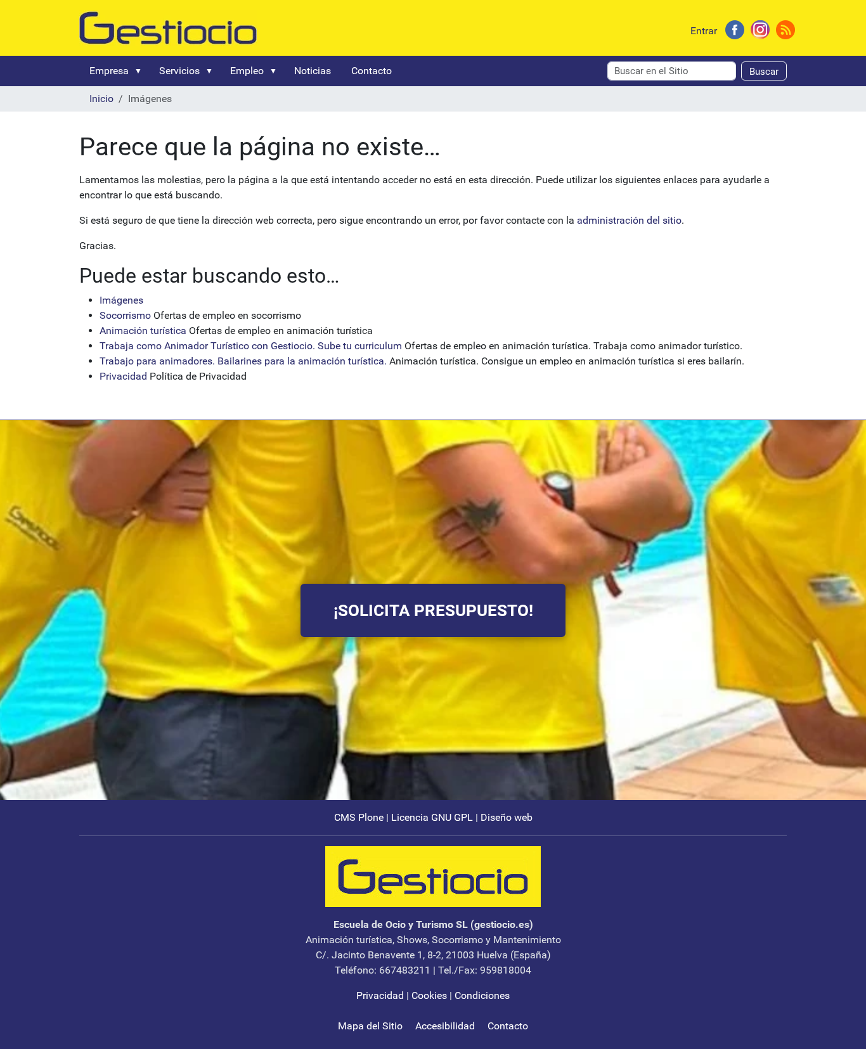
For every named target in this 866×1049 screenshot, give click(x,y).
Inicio (101, 99)
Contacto (371, 71)
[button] (140, 71)
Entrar (703, 31)
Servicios (179, 71)
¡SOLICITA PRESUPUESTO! (433, 610)
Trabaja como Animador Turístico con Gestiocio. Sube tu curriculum (251, 346)
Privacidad (123, 376)
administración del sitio (629, 220)
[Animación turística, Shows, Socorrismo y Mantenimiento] (433, 876)
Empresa (109, 71)
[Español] (168, 27)
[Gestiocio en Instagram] (760, 29)
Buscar (764, 71)
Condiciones (482, 995)
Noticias (312, 71)
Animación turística (143, 331)
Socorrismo (125, 315)
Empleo (247, 71)
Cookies (429, 995)
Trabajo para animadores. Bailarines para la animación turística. (244, 361)
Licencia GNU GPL (432, 817)
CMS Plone (359, 817)
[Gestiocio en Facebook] (734, 29)
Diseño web (507, 817)
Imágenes (121, 300)
